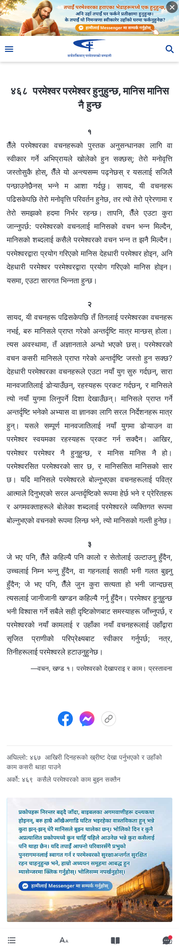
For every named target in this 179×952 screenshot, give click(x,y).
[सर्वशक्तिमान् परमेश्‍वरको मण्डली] (90, 49)
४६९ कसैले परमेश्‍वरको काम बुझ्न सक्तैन (71, 779)
